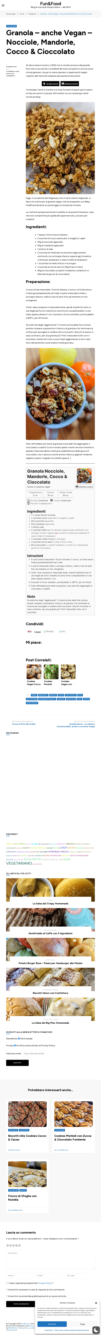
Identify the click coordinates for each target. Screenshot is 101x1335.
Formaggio (11, 852)
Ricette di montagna (79, 856)
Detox (56, 848)
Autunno (19, 844)
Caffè (61, 695)
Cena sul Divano (83, 844)
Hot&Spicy (72, 852)
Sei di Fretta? (33, 859)
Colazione (11, 26)
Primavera (55, 855)
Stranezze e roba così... (50, 860)
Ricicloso (9, 860)
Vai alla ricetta (52, 83)
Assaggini (13, 1130)
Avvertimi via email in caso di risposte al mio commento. (36, 1289)
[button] (96, 1303)
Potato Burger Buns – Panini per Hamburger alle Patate (50, 963)
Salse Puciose (18, 860)
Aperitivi (10, 844)
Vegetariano (32, 703)
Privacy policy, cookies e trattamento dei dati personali (71, 1330)
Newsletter (12, 1038)
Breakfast (43, 695)
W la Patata (37, 864)
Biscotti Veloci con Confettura (50, 993)
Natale (55, 990)
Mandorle (71, 699)
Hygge (78, 852)
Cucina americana (38, 848)
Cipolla (19, 848)
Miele (79, 699)
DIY (59, 848)
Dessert (50, 848)
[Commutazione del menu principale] (3, 5)
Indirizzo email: (14, 1053)
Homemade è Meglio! (47, 699)
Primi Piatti (66, 856)
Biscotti (53, 844)
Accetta (52, 1324)
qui (79, 256)
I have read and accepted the (31, 1283)
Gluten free (32, 699)
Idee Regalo (86, 852)
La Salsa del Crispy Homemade (50, 903)
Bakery (28, 844)
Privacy (10, 1045)
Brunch (53, 695)
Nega (82, 1324)
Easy (80, 695)
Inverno (61, 699)
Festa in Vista (89, 848)
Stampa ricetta (71, 83)
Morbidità (39, 856)
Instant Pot (15, 856)
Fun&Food (50, 3)
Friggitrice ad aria (23, 852)
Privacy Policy (45, 1283)
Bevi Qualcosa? (44, 844)
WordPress (12, 1328)
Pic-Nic (47, 856)
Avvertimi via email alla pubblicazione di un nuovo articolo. (37, 1296)
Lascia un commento (14, 75)
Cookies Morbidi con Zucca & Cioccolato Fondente (72, 1137)
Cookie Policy (48, 1330)
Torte (61, 860)
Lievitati (31, 856)
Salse (50, 900)
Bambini (35, 844)
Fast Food (79, 848)
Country (26, 848)
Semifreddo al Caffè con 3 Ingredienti (50, 933)
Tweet (37, 631)
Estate (72, 848)
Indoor (8, 856)
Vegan (86, 699)
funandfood (11, 67)
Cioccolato (71, 695)
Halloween (44, 852)
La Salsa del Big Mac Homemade (50, 1022)
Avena (34, 695)
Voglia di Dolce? (50, 930)
